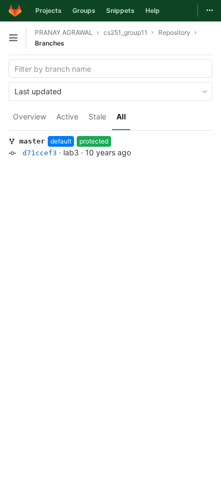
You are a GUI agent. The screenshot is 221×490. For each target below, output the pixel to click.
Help (152, 10)
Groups (83, 10)
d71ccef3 (40, 153)
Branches (49, 43)
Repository (174, 32)
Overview (29, 116)
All (121, 116)
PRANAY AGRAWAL (64, 32)
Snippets (120, 10)
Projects (48, 10)
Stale (97, 116)
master (32, 141)
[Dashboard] (15, 11)
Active (67, 116)
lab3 (71, 152)
